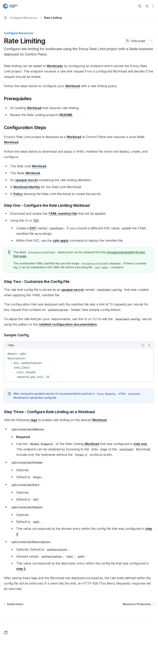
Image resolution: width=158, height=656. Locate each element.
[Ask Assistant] (149, 345)
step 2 (21, 569)
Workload (72, 86)
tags (33, 420)
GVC (32, 228)
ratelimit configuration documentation (68, 324)
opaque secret (26, 180)
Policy (17, 194)
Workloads (55, 66)
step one (140, 444)
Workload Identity (26, 187)
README (66, 115)
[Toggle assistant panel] (147, 6)
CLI (36, 220)
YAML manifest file (62, 213)
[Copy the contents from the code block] (142, 345)
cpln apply (60, 240)
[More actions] (153, 6)
